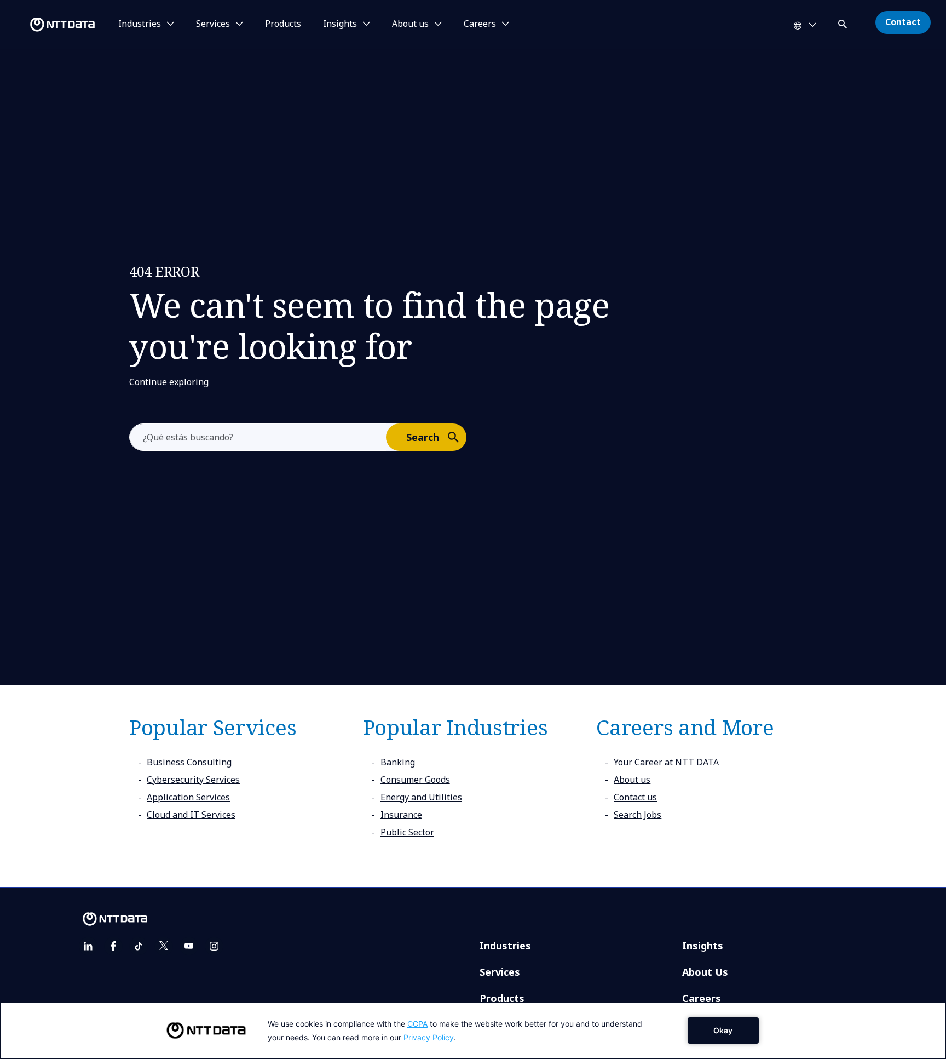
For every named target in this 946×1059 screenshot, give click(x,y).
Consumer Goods (415, 780)
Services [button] (213, 24)
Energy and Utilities (421, 797)
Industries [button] (139, 24)
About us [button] (410, 24)
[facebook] (113, 946)
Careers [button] (480, 24)
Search (422, 437)
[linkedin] (88, 946)
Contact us (635, 797)
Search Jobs (637, 815)
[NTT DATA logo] (49, 24)
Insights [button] (340, 24)
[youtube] (189, 946)
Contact (903, 22)
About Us (705, 971)
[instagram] (214, 946)
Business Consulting (189, 762)
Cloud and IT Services (191, 815)
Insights (702, 945)
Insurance (401, 815)
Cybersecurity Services (193, 780)
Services (500, 971)
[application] (473, 1030)
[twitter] (163, 946)
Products (283, 24)
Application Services (188, 797)
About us (632, 780)
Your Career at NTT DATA (666, 762)
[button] (843, 22)
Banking (397, 762)
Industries (505, 945)
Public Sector (407, 832)
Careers (701, 998)
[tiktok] (138, 946)
